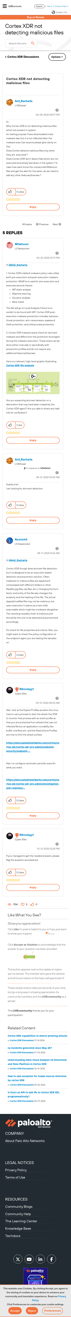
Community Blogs (18, 1206)
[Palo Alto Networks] (35, 1123)
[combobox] (21, 43)
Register (39, 6)
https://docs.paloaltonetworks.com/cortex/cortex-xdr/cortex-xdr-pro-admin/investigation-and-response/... (32, 783)
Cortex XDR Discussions (23, 56)
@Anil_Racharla (18, 265)
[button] (15, 1310)
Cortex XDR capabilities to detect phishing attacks (37, 1035)
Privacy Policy (16, 1170)
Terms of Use (15, 1177)
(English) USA (61, 12)
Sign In (49, 6)
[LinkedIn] (40, 1259)
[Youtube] (29, 1259)
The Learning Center (21, 1221)
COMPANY (14, 1133)
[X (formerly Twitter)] (17, 1259)
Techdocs (12, 1236)
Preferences (52, 1310)
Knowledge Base (18, 1228)
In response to (38, 468)
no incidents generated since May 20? (30, 1048)
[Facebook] (51, 1259)
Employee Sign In (61, 6)
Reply (33, 207)
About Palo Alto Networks (25, 1141)
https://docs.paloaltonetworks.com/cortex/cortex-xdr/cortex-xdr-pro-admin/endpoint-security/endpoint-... (32, 746)
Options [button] (55, 57)
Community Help (18, 1214)
